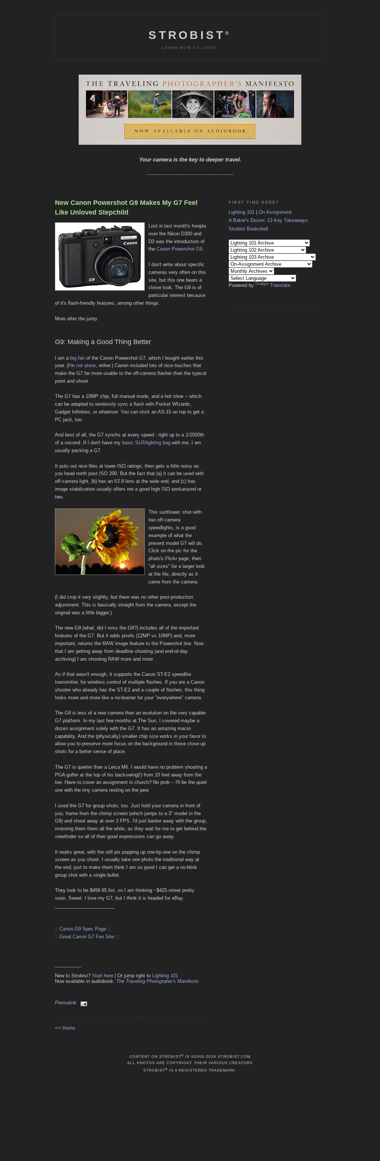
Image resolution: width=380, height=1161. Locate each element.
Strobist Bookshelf (248, 229)
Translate (280, 285)
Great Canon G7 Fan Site (86, 936)
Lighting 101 (165, 975)
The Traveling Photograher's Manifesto (157, 981)
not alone (86, 365)
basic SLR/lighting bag (146, 442)
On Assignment (275, 212)
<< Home (65, 1028)
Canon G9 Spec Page (82, 929)
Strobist (189, 35)
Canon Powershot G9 (179, 249)
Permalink (65, 1002)
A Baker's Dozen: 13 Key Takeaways (268, 220)
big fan (77, 358)
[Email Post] (82, 1002)
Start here (102, 975)
